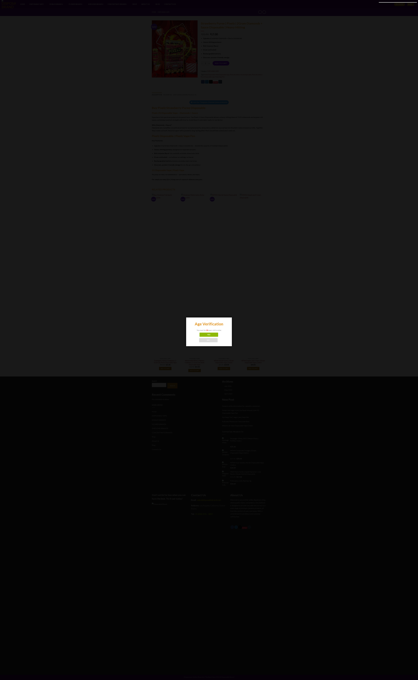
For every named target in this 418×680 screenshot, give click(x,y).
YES (208, 335)
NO (208, 340)
